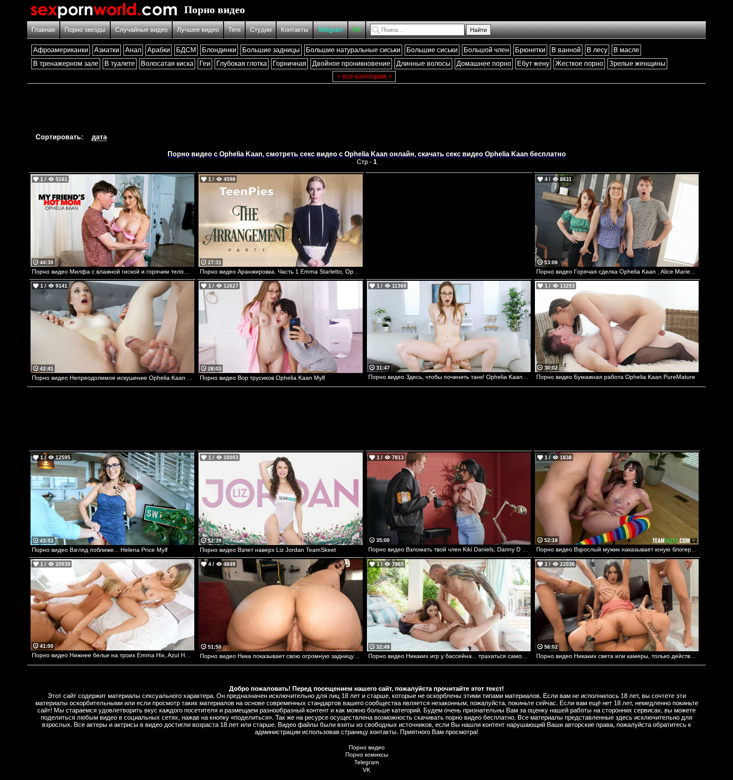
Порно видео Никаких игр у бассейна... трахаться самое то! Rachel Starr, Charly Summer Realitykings (449, 656)
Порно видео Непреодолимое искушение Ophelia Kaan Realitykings (113, 377)
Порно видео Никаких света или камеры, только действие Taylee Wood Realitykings (617, 656)
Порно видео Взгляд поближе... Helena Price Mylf (100, 549)
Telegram (330, 29)
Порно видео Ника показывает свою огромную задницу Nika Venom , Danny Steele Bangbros (281, 656)
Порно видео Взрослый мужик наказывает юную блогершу (617, 549)
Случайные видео (141, 29)
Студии (260, 29)
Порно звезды (85, 29)
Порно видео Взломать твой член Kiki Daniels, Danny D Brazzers (449, 549)
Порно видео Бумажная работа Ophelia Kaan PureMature (615, 376)
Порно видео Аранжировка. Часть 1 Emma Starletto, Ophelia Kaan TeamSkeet (281, 271)
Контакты (294, 29)
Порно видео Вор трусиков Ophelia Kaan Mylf (262, 377)
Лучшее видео (198, 29)
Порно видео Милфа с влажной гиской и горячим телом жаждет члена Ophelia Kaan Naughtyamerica (113, 271)
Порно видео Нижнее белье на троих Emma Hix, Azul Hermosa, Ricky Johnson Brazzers (113, 655)
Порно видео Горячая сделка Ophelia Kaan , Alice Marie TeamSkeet (617, 271)
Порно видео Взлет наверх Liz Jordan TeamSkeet (268, 549)
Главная (43, 29)
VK (357, 29)
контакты (383, 731)
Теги (234, 29)
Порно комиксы (366, 754)
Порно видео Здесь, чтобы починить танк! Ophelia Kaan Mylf (449, 376)
